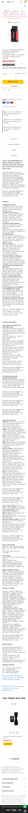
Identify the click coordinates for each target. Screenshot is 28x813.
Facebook (4, 102)
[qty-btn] (15, 73)
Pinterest (11, 102)
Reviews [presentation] (14, 155)
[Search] (24, 5)
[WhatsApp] (25, 806)
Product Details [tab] (14, 144)
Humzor (5, 68)
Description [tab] (14, 139)
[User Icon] (22, 2)
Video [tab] (14, 150)
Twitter (7, 102)
